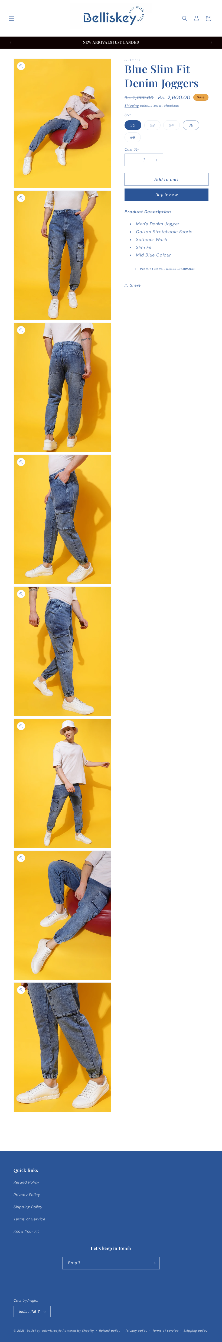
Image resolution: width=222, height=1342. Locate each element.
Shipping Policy (28, 1206)
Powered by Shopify (78, 1331)
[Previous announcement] (11, 42)
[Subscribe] (153, 1263)
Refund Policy (27, 1182)
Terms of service (165, 1331)
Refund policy (109, 1331)
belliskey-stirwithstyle (44, 1331)
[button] (11, 18)
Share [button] (135, 285)
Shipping (132, 105)
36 (191, 125)
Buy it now (166, 195)
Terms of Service (29, 1219)
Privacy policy (137, 1331)
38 (135, 138)
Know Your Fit (26, 1231)
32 (155, 126)
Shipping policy (196, 1331)
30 (133, 125)
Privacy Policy (27, 1194)
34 (174, 126)
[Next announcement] (211, 42)
